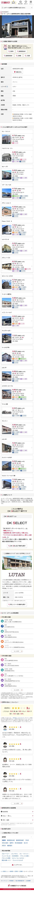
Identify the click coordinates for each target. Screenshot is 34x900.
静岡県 (4, 837)
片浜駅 (28, 55)
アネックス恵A (24, 856)
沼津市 (12, 51)
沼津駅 (19, 55)
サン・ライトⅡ (24, 853)
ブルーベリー (5, 853)
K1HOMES (15, 856)
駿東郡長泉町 (9, 55)
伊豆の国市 (5, 843)
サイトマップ (4, 880)
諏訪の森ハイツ (6, 860)
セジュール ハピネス (18, 858)
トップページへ (18, 865)
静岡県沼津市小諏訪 (18, 68)
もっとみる (16, 651)
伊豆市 (4, 845)
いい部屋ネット (5, 871)
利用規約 (11, 880)
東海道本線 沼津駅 (18, 114)
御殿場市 (9, 845)
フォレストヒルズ (18, 860)
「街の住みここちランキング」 (18, 717)
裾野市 (12, 843)
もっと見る (16, 803)
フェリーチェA (6, 856)
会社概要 (28, 880)
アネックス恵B (6, 858)
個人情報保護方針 (20, 880)
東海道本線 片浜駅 (18, 118)
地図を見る (18, 72)
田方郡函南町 (18, 843)
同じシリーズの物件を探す (17, 604)
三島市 (27, 840)
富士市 (26, 843)
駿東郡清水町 (22, 51)
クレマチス (14, 853)
